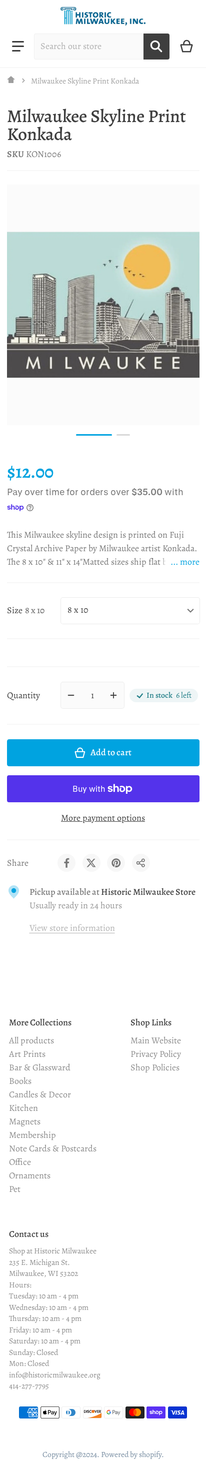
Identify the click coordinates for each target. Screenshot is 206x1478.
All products (31, 1040)
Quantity (23, 695)
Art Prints (27, 1054)
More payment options (103, 818)
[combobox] (89, 47)
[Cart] (187, 47)
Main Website (155, 1040)
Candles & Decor (40, 1094)
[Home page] (11, 80)
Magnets (24, 1121)
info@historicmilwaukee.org (54, 1374)
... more (185, 562)
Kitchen (23, 1108)
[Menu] (18, 46)
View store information (72, 928)
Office (20, 1162)
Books (20, 1081)
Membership (32, 1135)
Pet (14, 1189)
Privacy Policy (155, 1054)
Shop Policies (155, 1067)
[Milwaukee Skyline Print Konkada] (94, 435)
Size (14, 610)
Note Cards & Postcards (52, 1148)
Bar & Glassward (39, 1067)
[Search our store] (157, 47)
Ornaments (29, 1175)
